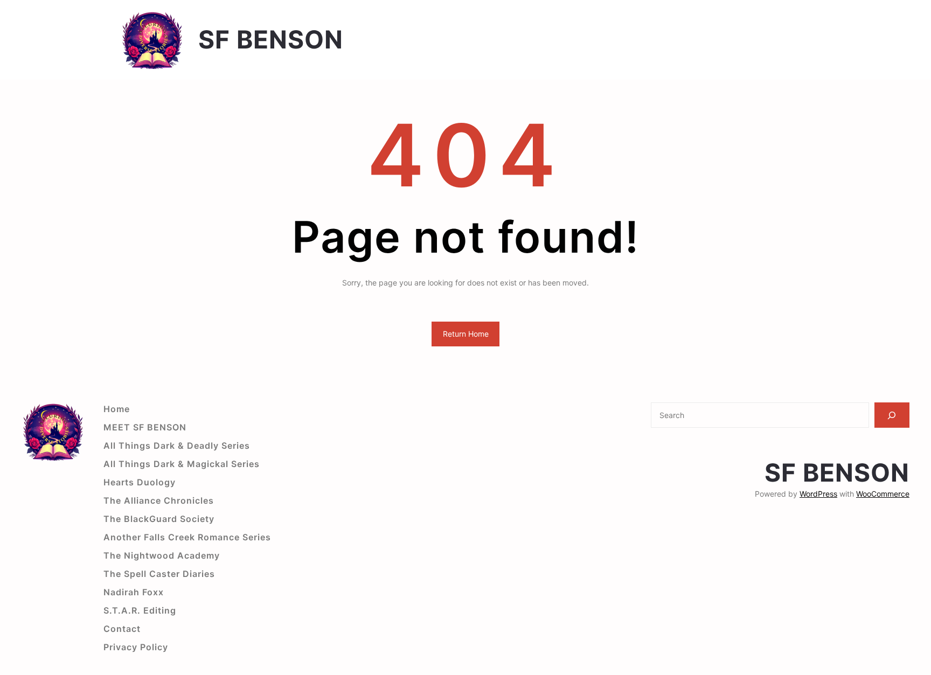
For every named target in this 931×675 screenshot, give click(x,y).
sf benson (270, 39)
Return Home (466, 333)
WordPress (818, 493)
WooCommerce (882, 493)
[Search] (891, 415)
